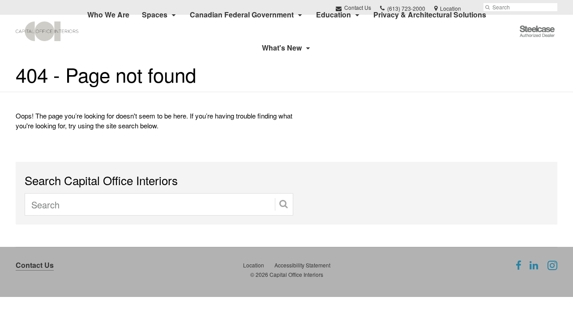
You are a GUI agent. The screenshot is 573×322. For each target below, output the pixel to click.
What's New (282, 47)
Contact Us (35, 265)
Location (253, 265)
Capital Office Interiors (296, 274)
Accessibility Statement (302, 265)
